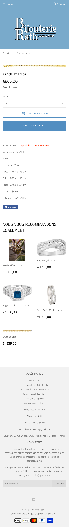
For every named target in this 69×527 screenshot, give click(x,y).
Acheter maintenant (34, 125)
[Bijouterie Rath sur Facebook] (34, 500)
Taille (5, 96)
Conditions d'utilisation (34, 394)
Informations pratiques (34, 403)
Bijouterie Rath (37, 510)
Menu (10, 4)
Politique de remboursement (34, 389)
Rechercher (34, 380)
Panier (62, 4)
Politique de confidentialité (34, 385)
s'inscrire (59, 483)
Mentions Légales (35, 398)
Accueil (6, 53)
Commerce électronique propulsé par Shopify (33, 513)
